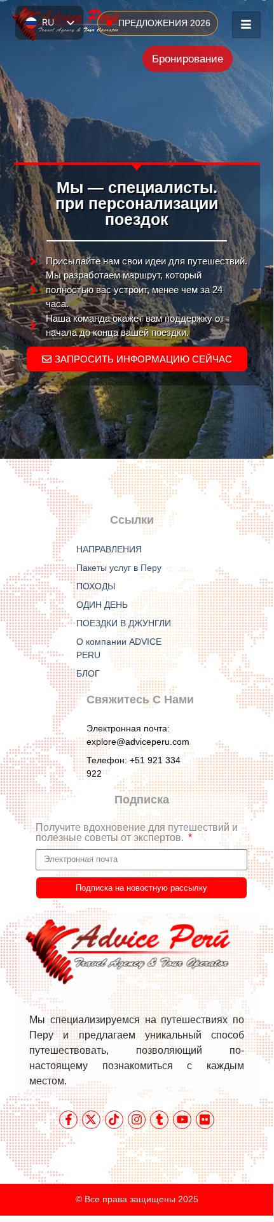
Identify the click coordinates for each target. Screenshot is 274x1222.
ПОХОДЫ (95, 586)
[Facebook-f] (68, 1120)
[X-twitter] (91, 1120)
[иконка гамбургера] (246, 24)
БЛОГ (88, 673)
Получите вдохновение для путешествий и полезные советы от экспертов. (137, 833)
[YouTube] (182, 1120)
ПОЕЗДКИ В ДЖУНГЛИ (123, 623)
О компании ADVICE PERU (118, 648)
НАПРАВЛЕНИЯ (109, 549)
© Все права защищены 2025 (137, 1199)
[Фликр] (205, 1120)
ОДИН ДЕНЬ (102, 605)
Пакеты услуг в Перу (118, 568)
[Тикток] (114, 1120)
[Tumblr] (159, 1120)
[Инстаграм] (137, 1120)
